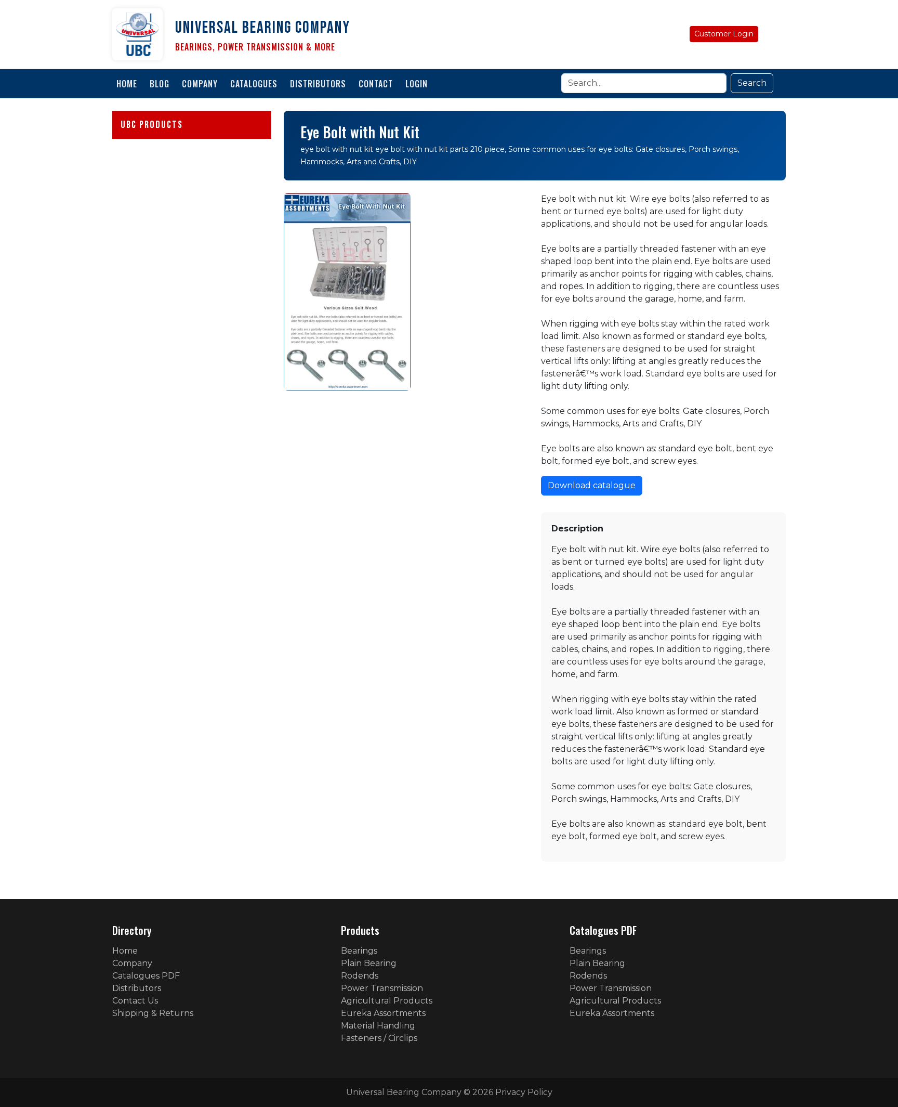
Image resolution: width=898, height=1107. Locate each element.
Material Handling (378, 1026)
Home (126, 83)
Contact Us (135, 1001)
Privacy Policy (523, 1092)
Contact (376, 83)
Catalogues (254, 83)
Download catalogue (592, 485)
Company (200, 83)
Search (752, 83)
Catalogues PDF (146, 976)
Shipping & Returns (152, 1013)
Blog (159, 83)
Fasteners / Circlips (379, 1038)
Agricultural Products (386, 1001)
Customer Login (724, 33)
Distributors (318, 83)
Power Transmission (382, 988)
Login (416, 83)
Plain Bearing (369, 963)
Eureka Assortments (383, 1013)
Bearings (359, 951)
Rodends (359, 976)
